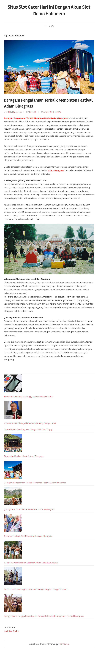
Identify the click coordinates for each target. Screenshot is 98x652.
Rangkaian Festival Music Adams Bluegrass (24, 456)
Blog (51, 112)
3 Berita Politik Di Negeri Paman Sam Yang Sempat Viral (30, 423)
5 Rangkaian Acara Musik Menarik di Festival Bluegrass (29, 509)
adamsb (32, 112)
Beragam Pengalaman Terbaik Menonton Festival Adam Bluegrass (35, 483)
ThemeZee (63, 644)
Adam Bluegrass (56, 170)
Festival (58, 112)
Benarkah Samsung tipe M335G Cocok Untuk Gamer (28, 396)
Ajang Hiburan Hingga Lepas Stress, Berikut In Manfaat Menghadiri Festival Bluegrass (44, 616)
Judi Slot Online (11, 631)
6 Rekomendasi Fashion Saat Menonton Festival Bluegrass (31, 563)
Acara (46, 112)
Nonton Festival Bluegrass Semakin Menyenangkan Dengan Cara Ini (35, 589)
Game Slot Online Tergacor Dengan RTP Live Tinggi (28, 429)
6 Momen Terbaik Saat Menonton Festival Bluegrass (28, 536)
